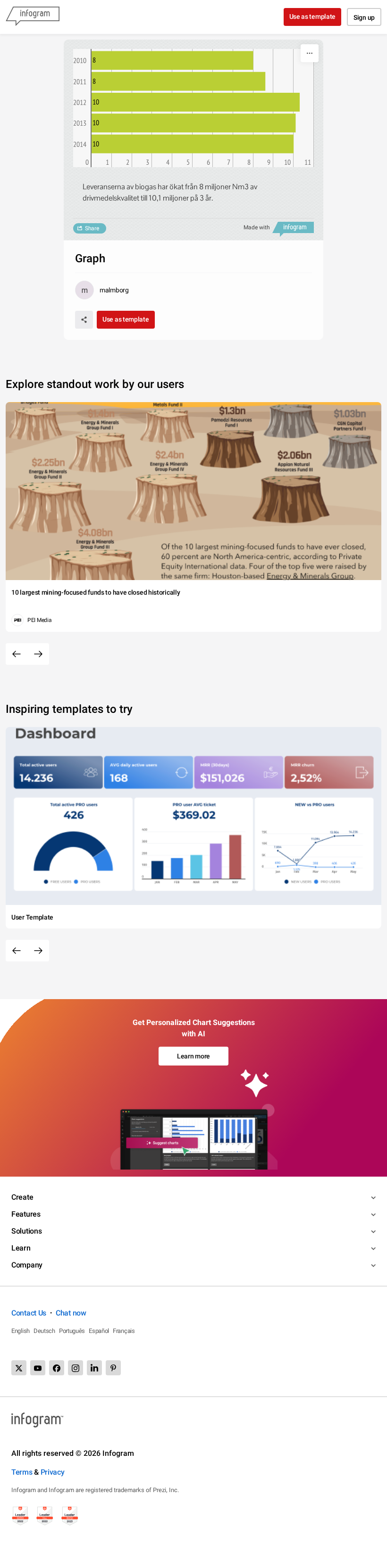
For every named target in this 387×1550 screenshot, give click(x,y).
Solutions (26, 1231)
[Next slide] (38, 654)
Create (22, 1197)
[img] (172, 60)
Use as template (312, 16)
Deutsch (44, 1330)
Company (26, 1264)
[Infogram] (32, 17)
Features (26, 1214)
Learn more (193, 1056)
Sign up (364, 17)
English (20, 1330)
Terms (22, 1472)
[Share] (84, 320)
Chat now (71, 1312)
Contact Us (28, 1312)
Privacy (53, 1472)
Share (92, 228)
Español (99, 1330)
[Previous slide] (16, 654)
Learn (21, 1247)
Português (72, 1330)
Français (124, 1330)
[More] (310, 53)
